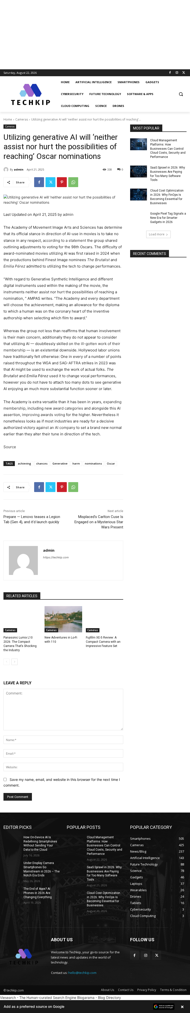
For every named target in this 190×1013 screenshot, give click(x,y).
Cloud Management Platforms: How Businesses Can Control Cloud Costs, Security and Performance (168, 149)
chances (42, 463)
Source (9, 447)
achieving (24, 463)
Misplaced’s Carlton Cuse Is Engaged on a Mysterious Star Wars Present (98, 522)
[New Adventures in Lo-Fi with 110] (63, 619)
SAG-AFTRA (70, 363)
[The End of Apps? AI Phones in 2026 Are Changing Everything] (11, 893)
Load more (157, 234)
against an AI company (55, 427)
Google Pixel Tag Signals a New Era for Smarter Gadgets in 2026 (168, 218)
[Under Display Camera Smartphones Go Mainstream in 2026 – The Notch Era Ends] (11, 867)
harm (76, 463)
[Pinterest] (62, 182)
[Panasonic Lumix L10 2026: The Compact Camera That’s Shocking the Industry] (22, 619)
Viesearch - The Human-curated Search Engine (38, 997)
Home (7, 119)
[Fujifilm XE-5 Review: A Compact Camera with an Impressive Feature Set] (104, 619)
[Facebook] (170, 73)
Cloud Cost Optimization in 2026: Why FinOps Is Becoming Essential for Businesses (103, 899)
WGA (47, 363)
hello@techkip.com (82, 972)
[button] (181, 94)
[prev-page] (6, 662)
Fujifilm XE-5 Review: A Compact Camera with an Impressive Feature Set (103, 642)
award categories (68, 408)
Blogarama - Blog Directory (99, 997)
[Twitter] (184, 73)
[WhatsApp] (73, 182)
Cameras (21, 119)
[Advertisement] (95, 34)
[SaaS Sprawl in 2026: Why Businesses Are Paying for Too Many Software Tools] (138, 171)
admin (19, 169)
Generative (60, 463)
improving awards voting (43, 414)
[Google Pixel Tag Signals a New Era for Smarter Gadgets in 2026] (138, 217)
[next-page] (14, 662)
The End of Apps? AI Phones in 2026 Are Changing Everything (38, 893)
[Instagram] (177, 73)
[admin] (6, 169)
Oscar (111, 463)
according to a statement (64, 240)
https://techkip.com (56, 557)
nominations (93, 463)
